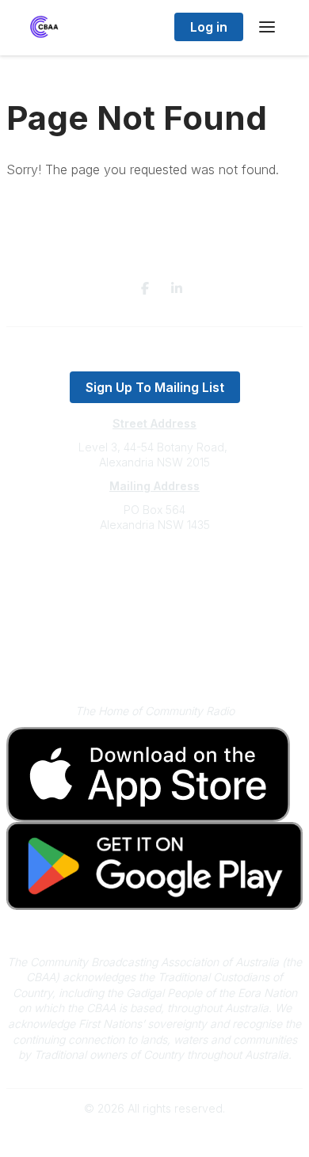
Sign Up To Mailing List (155, 387)
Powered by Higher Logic (154, 1136)
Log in (208, 27)
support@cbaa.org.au (155, 588)
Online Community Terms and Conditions (155, 659)
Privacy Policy (155, 636)
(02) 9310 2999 (154, 573)
